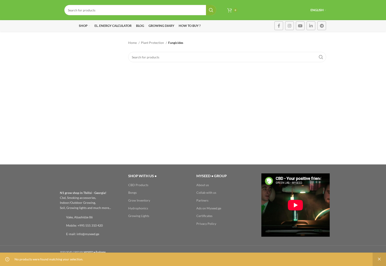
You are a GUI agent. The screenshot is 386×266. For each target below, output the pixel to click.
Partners (202, 200)
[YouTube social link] (300, 25)
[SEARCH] (211, 10)
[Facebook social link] (278, 25)
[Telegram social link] (321, 25)
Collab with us (206, 192)
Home (132, 43)
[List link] (91, 217)
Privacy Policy (206, 224)
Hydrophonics (138, 208)
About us (202, 185)
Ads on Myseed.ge (208, 208)
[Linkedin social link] (310, 25)
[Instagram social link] (289, 25)
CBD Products (138, 185)
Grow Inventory (139, 200)
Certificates (204, 216)
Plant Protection (153, 43)
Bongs (132, 192)
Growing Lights (138, 216)
